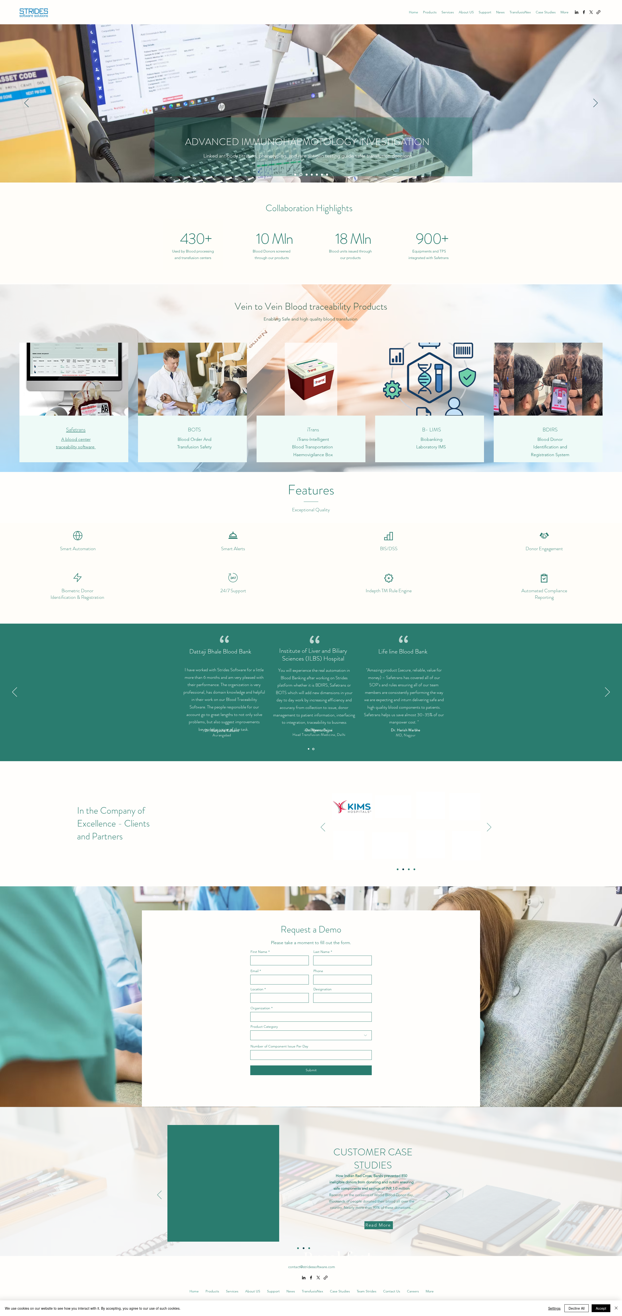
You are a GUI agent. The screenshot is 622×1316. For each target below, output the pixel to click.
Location (257, 989)
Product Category (264, 1026)
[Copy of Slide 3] (414, 869)
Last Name (321, 951)
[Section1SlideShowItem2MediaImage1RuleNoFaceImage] (313, 749)
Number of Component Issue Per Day (279, 1046)
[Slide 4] (312, 174)
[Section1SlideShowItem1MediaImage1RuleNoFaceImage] (309, 749)
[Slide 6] (317, 174)
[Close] (616, 1308)
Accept (601, 1308)
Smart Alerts (233, 548)
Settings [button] (554, 1308)
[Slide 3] (409, 869)
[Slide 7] (322, 174)
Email (255, 971)
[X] (591, 12)
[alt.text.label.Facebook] (583, 12)
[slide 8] (327, 174)
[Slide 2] (300, 174)
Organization (260, 1008)
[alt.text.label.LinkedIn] (576, 12)
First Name (259, 951)
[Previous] (26, 103)
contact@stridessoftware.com (311, 1266)
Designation (322, 989)
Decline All (577, 1308)
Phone (318, 971)
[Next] (595, 103)
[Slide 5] (306, 174)
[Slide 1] (295, 174)
